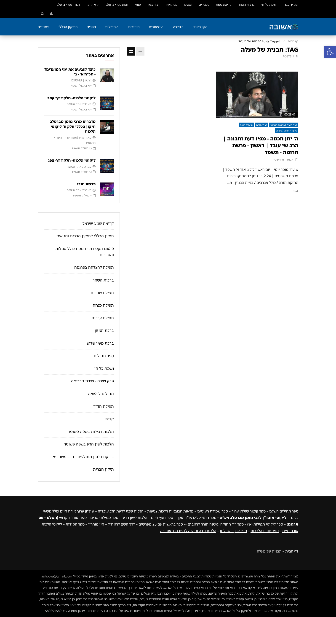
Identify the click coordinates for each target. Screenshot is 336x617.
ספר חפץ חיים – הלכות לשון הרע (148, 517)
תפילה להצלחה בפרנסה (94, 267)
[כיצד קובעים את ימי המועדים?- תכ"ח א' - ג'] (107, 75)
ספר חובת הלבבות (265, 530)
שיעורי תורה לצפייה (286, 130)
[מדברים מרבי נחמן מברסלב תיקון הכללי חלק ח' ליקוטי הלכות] (107, 127)
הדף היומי (93, 5)
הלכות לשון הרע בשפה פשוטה (89, 444)
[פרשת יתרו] (107, 189)
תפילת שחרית (102, 292)
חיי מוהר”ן (96, 524)
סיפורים (134, 26)
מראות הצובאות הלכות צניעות (170, 511)
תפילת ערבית (102, 317)
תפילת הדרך (103, 406)
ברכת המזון (104, 330)
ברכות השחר (246, 5)
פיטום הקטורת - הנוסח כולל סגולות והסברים (84, 251)
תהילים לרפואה (101, 393)
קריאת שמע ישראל (98, 223)
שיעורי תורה (246, 125)
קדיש (109, 418)
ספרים (91, 26)
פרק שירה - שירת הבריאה (92, 381)
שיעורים (154, 26)
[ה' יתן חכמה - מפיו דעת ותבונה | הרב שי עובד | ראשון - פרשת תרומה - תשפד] (257, 95)
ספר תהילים (104, 355)
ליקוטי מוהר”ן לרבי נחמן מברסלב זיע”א (253, 517)
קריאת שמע (223, 5)
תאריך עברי (290, 5)
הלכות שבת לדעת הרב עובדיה (121, 511)
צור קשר (153, 5)
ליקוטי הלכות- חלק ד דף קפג (72, 160)
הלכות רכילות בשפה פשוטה (91, 431)
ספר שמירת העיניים (212, 511)
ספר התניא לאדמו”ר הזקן (197, 517)
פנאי (138, 5)
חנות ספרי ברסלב (117, 5)
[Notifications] (51, 13)
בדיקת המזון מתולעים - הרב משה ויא (83, 456)
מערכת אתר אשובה (79, 104)
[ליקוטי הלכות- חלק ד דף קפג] (107, 166)
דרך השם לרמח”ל (121, 524)
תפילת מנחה (103, 305)
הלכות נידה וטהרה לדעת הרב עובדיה (188, 530)
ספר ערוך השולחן (233, 530)
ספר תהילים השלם (283, 511)
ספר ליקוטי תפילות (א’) (265, 524)
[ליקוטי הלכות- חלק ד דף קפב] (107, 103)
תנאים (188, 5)
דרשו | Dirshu (81, 80)
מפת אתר (171, 5)
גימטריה (204, 5)
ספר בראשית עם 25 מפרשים (161, 524)
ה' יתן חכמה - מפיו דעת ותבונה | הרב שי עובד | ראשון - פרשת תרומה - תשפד (260, 145)
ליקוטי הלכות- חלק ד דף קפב (71, 97)
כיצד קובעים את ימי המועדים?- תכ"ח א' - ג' (70, 72)
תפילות (110, 26)
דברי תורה (261, 125)
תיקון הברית (103, 469)
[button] (330, 52)
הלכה (177, 26)
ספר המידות (75, 524)
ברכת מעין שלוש (100, 343)
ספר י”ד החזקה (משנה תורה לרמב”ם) (215, 524)
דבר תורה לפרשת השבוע (283, 125)
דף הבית (293, 41)
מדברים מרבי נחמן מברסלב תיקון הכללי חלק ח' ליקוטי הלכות (73, 126)
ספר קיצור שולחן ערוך (249, 511)
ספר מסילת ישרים (104, 517)
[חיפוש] (42, 13)
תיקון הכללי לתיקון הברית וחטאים (85, 236)
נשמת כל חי (269, 5)
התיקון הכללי (68, 26)
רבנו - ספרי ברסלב (68, 5)
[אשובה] (283, 27)
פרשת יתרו (86, 183)
